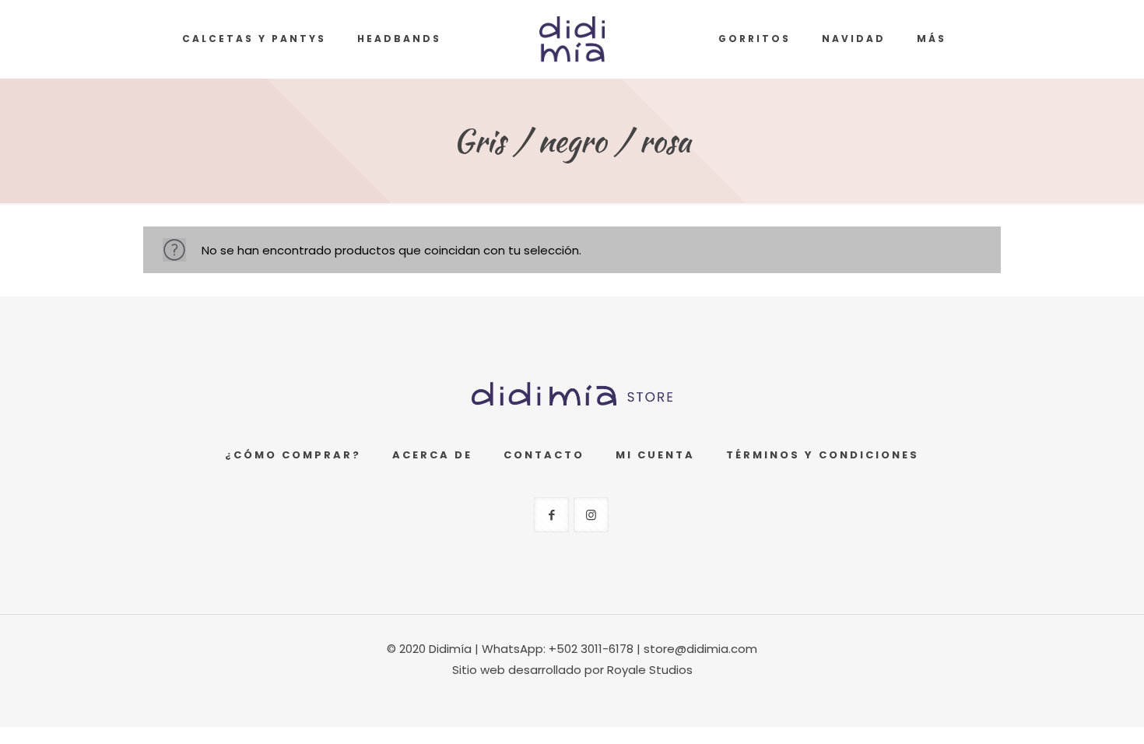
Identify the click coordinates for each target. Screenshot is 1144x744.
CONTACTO (544, 454)
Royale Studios (650, 670)
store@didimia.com (700, 648)
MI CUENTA (655, 454)
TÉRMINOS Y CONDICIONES (822, 454)
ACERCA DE (432, 454)
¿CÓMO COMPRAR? (293, 454)
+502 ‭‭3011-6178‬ (591, 648)
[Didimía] (572, 39)
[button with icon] (551, 514)
